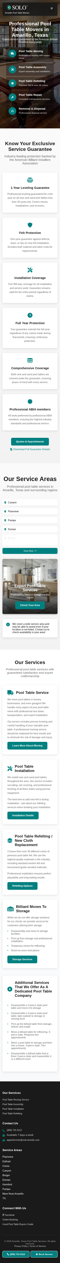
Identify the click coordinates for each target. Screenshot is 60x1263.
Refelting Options (22, 886)
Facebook (9, 1215)
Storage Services (22, 959)
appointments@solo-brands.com (23, 1140)
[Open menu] (51, 8)
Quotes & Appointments (30, 441)
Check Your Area (30, 605)
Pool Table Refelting (12, 1113)
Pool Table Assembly (12, 1104)
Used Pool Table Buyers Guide (17, 1224)
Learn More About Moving (27, 745)
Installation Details (23, 815)
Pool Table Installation (13, 1109)
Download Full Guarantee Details (31, 449)
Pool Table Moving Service (15, 1099)
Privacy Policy (21, 1246)
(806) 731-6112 (14, 1130)
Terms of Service (38, 1246)
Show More (29, 551)
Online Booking (10, 1219)
